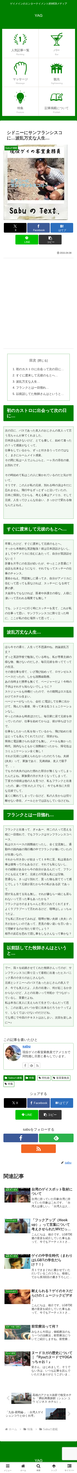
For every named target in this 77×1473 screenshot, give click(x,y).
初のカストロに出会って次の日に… (40, 369)
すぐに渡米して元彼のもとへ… (37, 375)
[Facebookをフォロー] (25, 1065)
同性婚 (45, 1077)
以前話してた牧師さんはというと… (40, 394)
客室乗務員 (62, 1077)
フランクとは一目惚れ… (32, 387)
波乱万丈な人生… (28, 381)
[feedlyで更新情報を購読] (31, 1065)
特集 (31, 1077)
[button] (50, 239)
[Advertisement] (38, 303)
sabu (26, 1046)
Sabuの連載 (15, 1077)
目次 (32, 360)
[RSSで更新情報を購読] (37, 1065)
